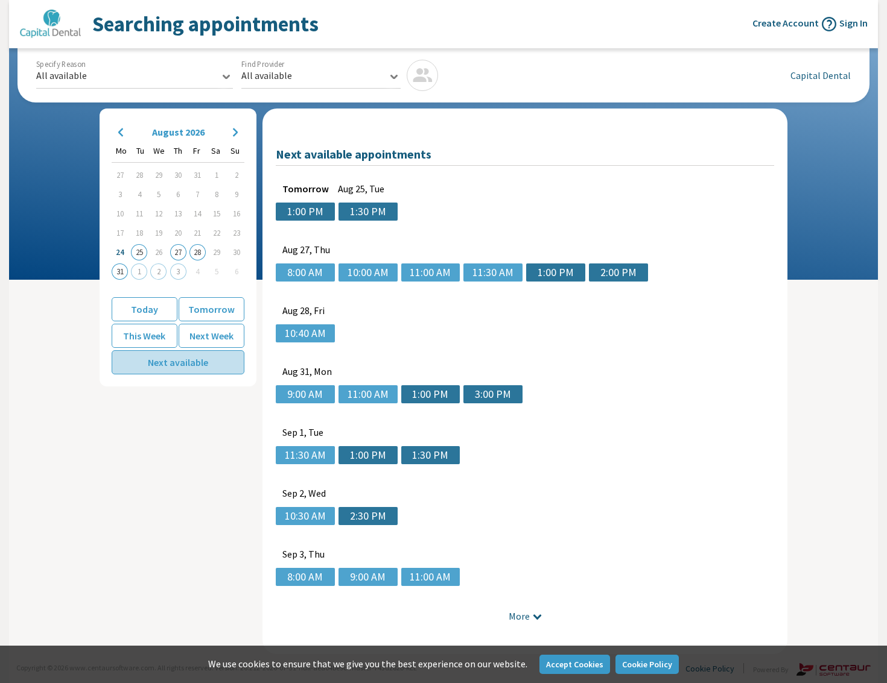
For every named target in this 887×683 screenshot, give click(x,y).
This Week (144, 336)
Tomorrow (211, 309)
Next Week (211, 336)
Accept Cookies (574, 664)
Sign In (853, 23)
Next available (178, 362)
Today (144, 309)
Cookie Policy (647, 664)
